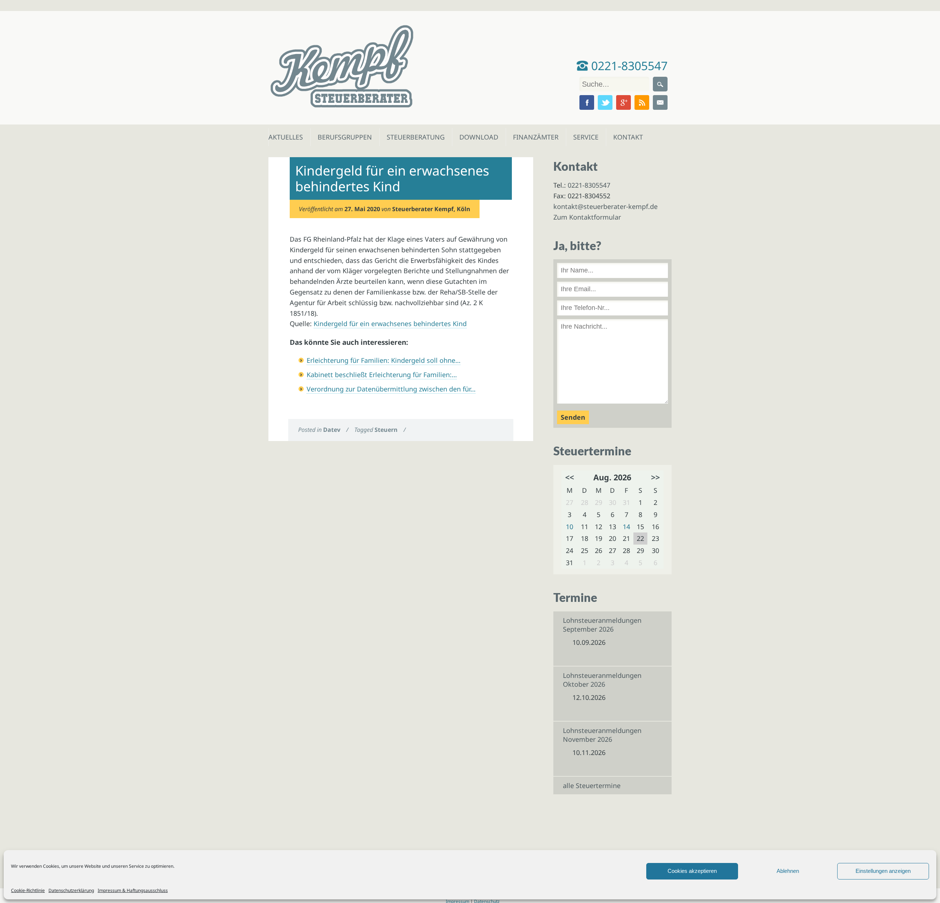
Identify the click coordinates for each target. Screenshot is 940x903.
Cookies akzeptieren (692, 871)
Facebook (586, 102)
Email (660, 102)
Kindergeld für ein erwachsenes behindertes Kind (390, 323)
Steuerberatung (412, 137)
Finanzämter (533, 137)
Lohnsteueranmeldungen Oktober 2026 (602, 680)
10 (569, 526)
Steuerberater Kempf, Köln (431, 209)
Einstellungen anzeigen (883, 871)
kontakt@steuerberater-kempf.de (605, 206)
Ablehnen (788, 871)
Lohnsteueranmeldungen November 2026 (602, 735)
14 (626, 526)
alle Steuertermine (592, 785)
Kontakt (627, 137)
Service (585, 137)
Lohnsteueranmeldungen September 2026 (602, 624)
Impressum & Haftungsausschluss (133, 890)
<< (569, 477)
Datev (331, 430)
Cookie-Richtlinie (28, 890)
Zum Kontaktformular (587, 217)
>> (655, 477)
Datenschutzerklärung (71, 890)
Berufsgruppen (341, 137)
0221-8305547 (628, 65)
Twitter (605, 102)
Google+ (623, 102)
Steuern (386, 430)
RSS (641, 102)
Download (477, 137)
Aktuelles (285, 137)
